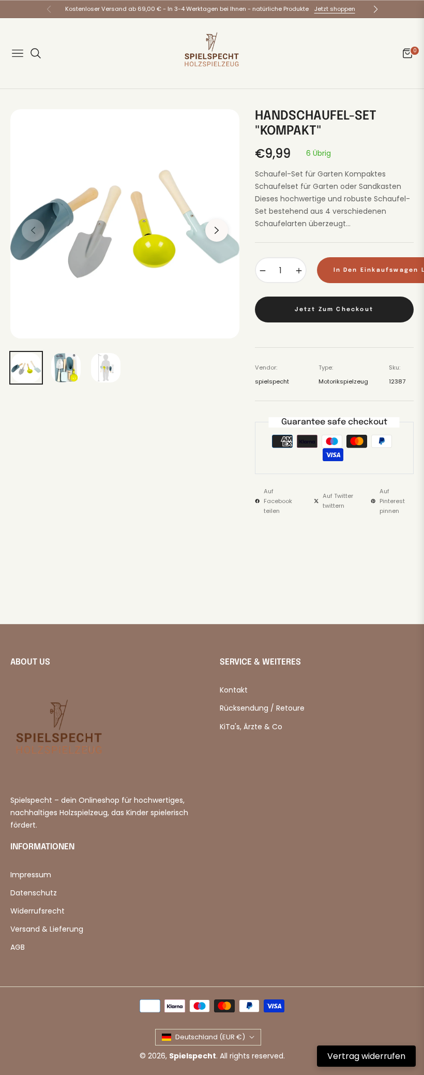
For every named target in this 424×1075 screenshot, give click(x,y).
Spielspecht (192, 1056)
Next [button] (216, 230)
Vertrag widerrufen (366, 1056)
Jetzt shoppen (334, 9)
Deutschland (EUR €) (210, 1037)
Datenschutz (33, 893)
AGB (17, 947)
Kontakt (234, 690)
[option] (124, 223)
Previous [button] (33, 230)
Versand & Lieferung (46, 929)
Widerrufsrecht (37, 911)
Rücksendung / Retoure (262, 708)
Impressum (30, 875)
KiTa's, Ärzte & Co (251, 726)
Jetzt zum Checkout (334, 309)
